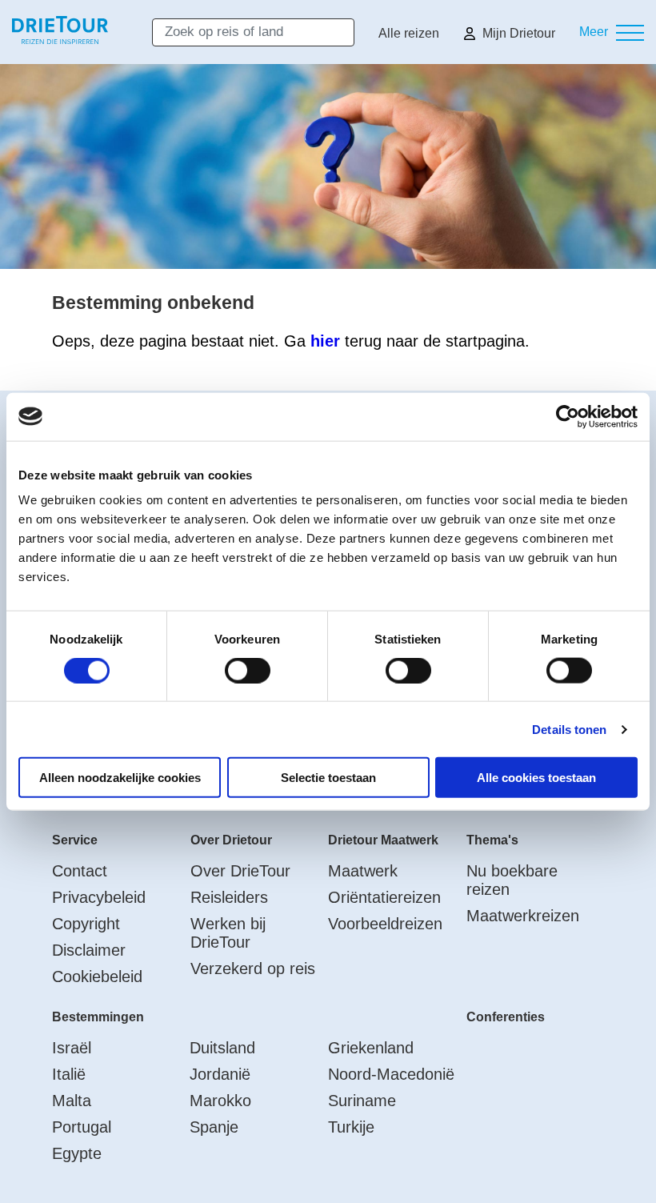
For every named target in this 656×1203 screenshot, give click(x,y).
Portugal (81, 1127)
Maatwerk (363, 871)
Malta (71, 1100)
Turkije (351, 1127)
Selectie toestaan (328, 777)
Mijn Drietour (518, 33)
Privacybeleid (99, 897)
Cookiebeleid (97, 976)
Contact (79, 871)
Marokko (220, 1100)
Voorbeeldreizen (385, 923)
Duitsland (222, 1048)
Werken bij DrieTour (228, 933)
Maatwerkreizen (522, 915)
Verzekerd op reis (252, 968)
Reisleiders (229, 897)
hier (325, 341)
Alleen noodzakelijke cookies (120, 777)
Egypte (77, 1153)
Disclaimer (89, 950)
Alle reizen (408, 33)
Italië (69, 1074)
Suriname (362, 1100)
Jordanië (220, 1074)
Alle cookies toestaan (536, 777)
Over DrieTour (240, 871)
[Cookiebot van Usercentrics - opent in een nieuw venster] (568, 416)
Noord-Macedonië (391, 1074)
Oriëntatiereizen (384, 897)
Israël (71, 1048)
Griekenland (371, 1048)
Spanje (214, 1127)
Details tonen (569, 729)
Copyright (86, 923)
